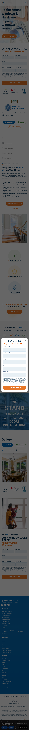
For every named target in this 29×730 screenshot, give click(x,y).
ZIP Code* (6, 372)
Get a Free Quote (14, 388)
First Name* (6, 346)
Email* (5, 359)
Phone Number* (7, 366)
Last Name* (6, 352)
